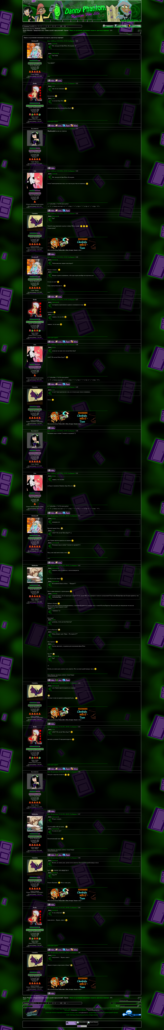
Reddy (35, 83)
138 (79, 858)
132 (79, 516)
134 (79, 683)
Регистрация (96, 20)
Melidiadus (37, 28)
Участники (67, 20)
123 (77, 128)
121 (77, 41)
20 (37, 111)
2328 (37, 68)
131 (77, 473)
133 (79, 565)
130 (77, 430)
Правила (74, 20)
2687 (37, 240)
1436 (37, 198)
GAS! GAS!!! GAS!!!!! (53, 121)
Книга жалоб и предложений (54, 30)
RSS (85, 20)
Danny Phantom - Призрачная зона (33, 30)
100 (61, 26)
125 (77, 213)
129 (77, 387)
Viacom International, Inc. (94, 1010)
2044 (37, 155)
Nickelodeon (74, 1010)
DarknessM (35, 41)
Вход (89, 20)
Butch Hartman (89, 1009)
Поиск (80, 20)
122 (77, 83)
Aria (34, 171)
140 (79, 952)
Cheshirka (43, 28)
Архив (66, 30)
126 (77, 257)
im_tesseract (34, 128)
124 (77, 171)
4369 (37, 110)
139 (79, 907)
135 (79, 726)
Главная (47, 20)
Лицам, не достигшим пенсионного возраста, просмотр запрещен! (89, 30)
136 (79, 771)
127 (77, 299)
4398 (37, 592)
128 (77, 344)
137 (79, 814)
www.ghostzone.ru (83, 1012)
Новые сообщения (56, 20)
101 (65, 26)
